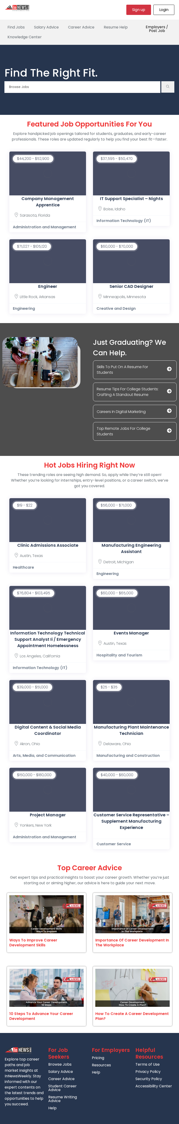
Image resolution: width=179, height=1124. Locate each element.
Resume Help (116, 27)
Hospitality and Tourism (119, 655)
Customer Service (113, 844)
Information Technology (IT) (123, 220)
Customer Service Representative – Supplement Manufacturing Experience (131, 821)
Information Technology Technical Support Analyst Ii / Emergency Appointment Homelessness (47, 639)
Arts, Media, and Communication (44, 755)
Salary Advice (46, 27)
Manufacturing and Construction (128, 755)
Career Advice (81, 27)
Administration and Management (44, 227)
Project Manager (48, 815)
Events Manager (131, 633)
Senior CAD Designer (131, 286)
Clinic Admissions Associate (47, 545)
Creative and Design (116, 308)
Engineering (24, 308)
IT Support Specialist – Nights (131, 198)
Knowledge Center (24, 37)
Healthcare (23, 567)
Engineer (47, 286)
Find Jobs (16, 27)
